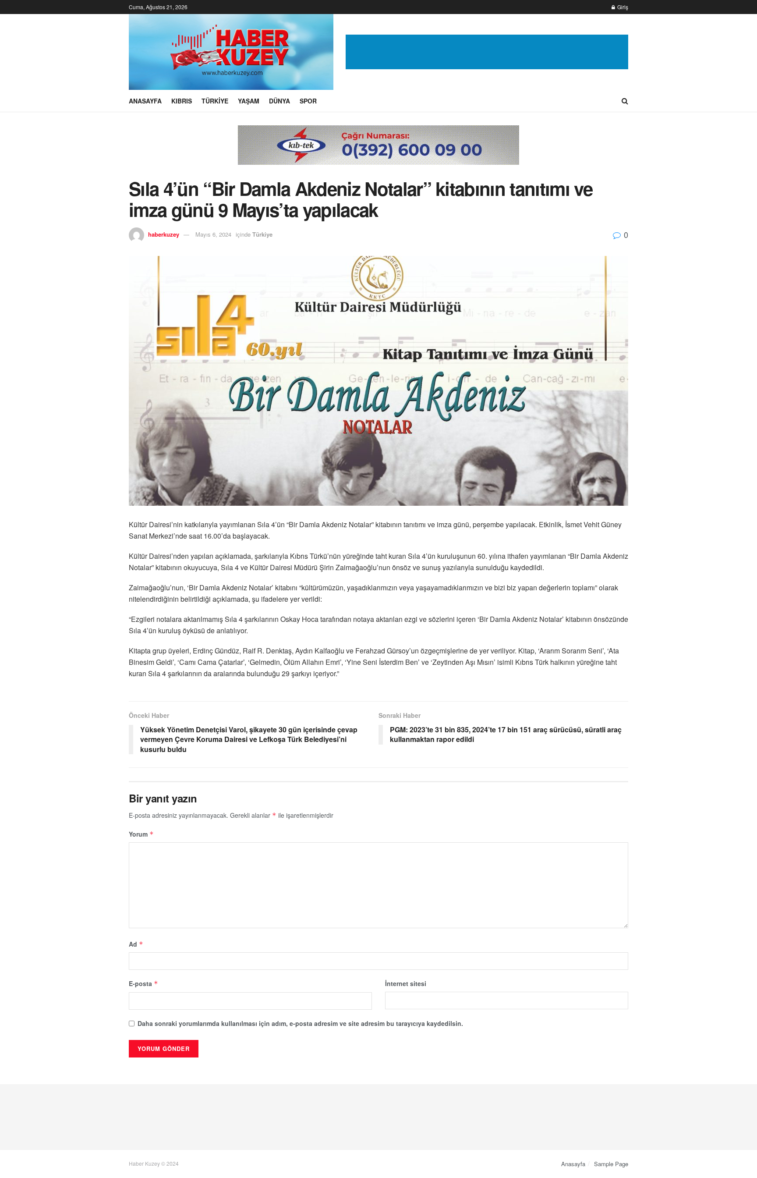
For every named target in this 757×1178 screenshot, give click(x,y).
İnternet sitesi (405, 983)
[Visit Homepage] (231, 52)
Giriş (622, 7)
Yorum (141, 834)
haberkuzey (163, 234)
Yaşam (248, 100)
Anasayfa (145, 100)
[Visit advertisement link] (487, 52)
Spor (308, 100)
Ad (136, 944)
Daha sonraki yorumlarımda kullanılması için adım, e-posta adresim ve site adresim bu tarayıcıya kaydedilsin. (300, 1023)
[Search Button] (625, 101)
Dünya (279, 100)
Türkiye (215, 100)
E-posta (143, 983)
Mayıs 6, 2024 (213, 234)
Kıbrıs (181, 100)
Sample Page (611, 1164)
